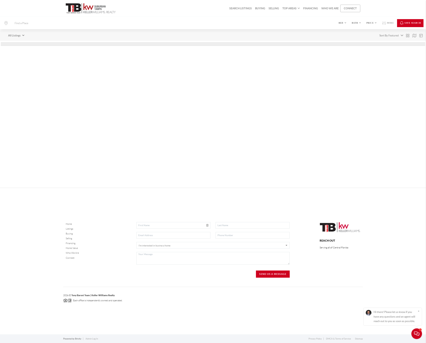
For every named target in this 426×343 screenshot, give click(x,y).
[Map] (414, 36)
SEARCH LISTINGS (240, 8)
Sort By (383, 35)
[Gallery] (407, 36)
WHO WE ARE (330, 8)
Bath (355, 23)
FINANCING (310, 8)
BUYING (260, 8)
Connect (70, 258)
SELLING (274, 8)
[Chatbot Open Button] (416, 333)
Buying (69, 233)
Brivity (78, 339)
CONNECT (350, 8)
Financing (70, 243)
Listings (69, 228)
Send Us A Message (272, 274)
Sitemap (359, 339)
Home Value (72, 248)
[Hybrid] (421, 36)
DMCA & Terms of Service (338, 339)
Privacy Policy (315, 339)
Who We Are (72, 253)
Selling (69, 238)
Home (69, 224)
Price (370, 23)
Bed (341, 23)
